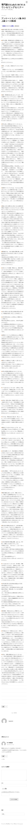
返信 (4, 759)
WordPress (8, 823)
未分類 (15, 712)
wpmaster (11, 721)
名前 (2, 783)
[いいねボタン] (3, 706)
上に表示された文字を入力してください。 (11, 792)
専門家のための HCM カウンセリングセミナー (13, 6)
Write (15, 823)
